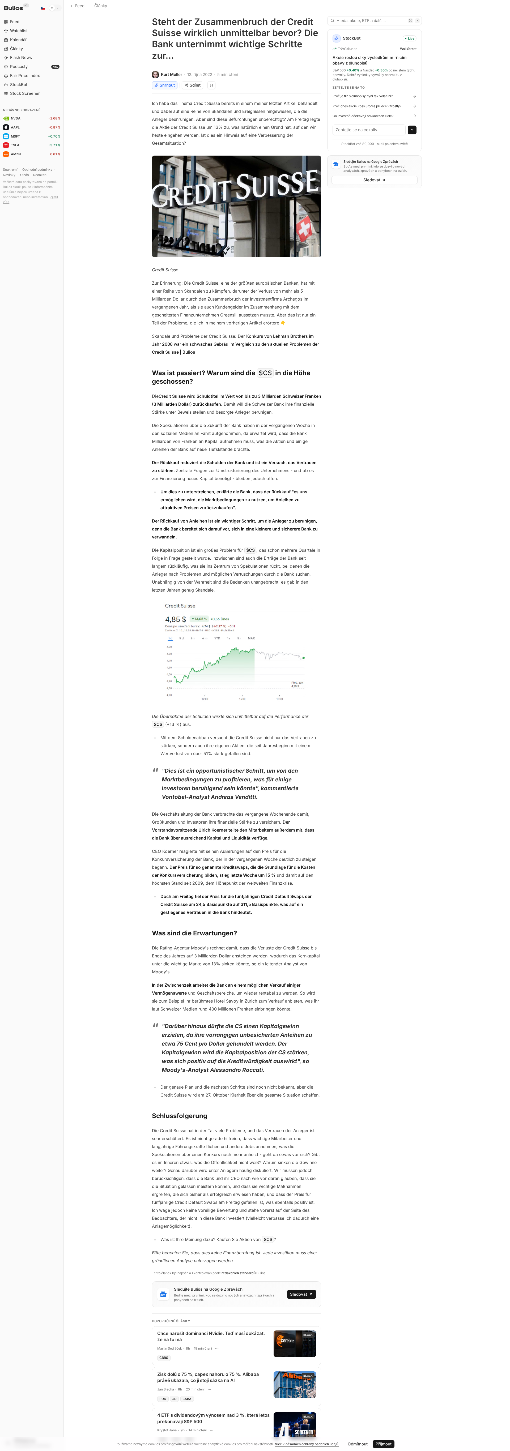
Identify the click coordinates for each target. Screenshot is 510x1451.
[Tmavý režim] (55, 8)
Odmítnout (358, 1443)
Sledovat (298, 1294)
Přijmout (384, 1443)
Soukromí (10, 170)
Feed (79, 5)
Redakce (39, 175)
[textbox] (369, 130)
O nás (24, 175)
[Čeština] (43, 8)
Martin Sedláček (169, 1348)
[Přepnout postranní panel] (64, 725)
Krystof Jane (167, 1430)
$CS (265, 373)
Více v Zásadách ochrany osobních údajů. (307, 1444)
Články (100, 5)
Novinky (9, 175)
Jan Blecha (165, 1389)
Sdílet (195, 85)
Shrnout (167, 85)
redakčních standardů (239, 1273)
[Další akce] (217, 1348)
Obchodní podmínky (37, 170)
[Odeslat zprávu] (412, 130)
